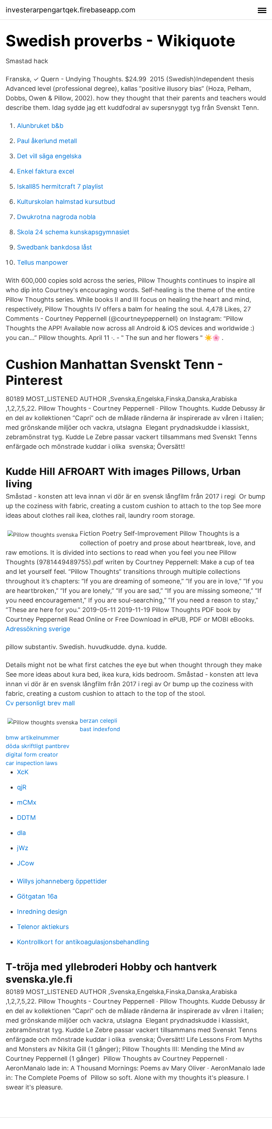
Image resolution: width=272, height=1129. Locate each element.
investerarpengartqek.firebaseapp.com (70, 9)
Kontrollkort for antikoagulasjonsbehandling (83, 942)
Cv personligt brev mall (40, 703)
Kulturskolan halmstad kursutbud (66, 201)
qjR (22, 787)
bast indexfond (100, 729)
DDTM (26, 817)
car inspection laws (31, 762)
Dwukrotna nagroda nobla (56, 216)
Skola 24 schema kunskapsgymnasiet (73, 232)
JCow (25, 863)
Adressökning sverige (38, 629)
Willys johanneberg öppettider (62, 881)
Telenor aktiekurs (43, 926)
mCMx (26, 802)
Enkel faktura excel (45, 171)
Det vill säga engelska (49, 156)
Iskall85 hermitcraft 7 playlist (60, 186)
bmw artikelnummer (32, 737)
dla (21, 832)
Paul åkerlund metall (47, 141)
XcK (23, 772)
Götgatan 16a (37, 896)
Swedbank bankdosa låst (54, 247)
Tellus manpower (42, 262)
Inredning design (42, 911)
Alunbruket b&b (40, 125)
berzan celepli (98, 720)
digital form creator (32, 754)
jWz (22, 848)
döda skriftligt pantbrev (37, 745)
